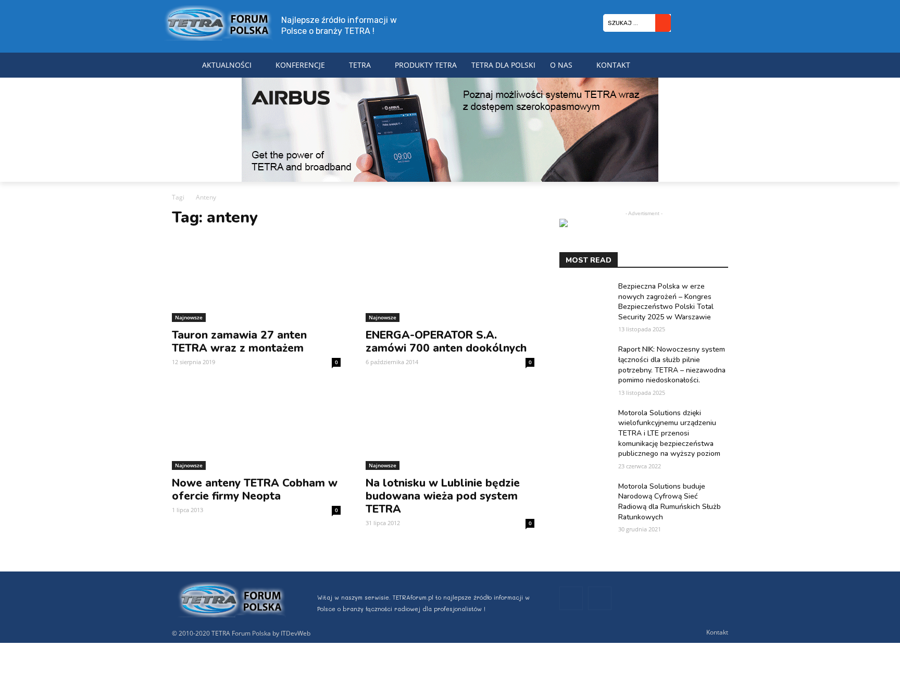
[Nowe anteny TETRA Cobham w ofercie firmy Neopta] (256, 428)
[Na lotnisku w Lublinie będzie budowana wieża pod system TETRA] (450, 428)
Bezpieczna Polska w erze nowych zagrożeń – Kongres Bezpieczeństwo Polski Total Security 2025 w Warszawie (666, 301)
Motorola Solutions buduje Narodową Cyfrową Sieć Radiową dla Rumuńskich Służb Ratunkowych (669, 501)
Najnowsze (189, 317)
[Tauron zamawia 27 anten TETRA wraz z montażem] (256, 280)
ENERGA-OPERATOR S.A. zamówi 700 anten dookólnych (446, 341)
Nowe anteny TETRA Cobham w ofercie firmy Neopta (255, 489)
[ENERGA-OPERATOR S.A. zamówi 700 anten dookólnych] (450, 280)
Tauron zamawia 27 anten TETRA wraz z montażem (239, 341)
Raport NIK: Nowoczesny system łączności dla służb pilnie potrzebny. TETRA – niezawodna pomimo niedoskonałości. (672, 364)
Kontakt (717, 632)
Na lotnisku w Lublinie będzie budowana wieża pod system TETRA (443, 496)
